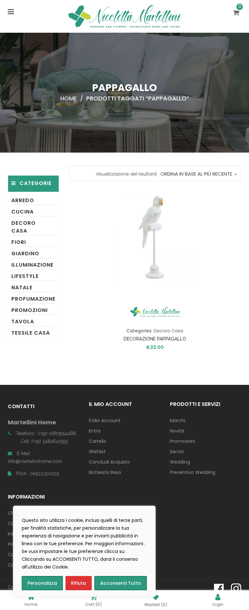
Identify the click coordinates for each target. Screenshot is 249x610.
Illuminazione (32, 265)
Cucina (22, 211)
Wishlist (97, 451)
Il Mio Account (105, 420)
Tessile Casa (30, 333)
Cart (93, 604)
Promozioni (29, 310)
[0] (237, 13)
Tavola (22, 321)
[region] (84, 551)
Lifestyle (25, 276)
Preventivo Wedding (192, 472)
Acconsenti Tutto (120, 583)
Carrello (97, 441)
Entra (95, 431)
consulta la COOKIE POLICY (100, 567)
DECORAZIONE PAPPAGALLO (155, 338)
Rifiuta (78, 583)
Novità (177, 431)
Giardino (25, 253)
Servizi (177, 451)
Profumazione (33, 299)
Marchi (177, 420)
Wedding (180, 462)
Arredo (22, 200)
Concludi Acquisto (109, 462)
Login (217, 604)
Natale (21, 287)
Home (68, 98)
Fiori (18, 242)
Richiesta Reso (105, 472)
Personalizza (42, 583)
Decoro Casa (23, 227)
